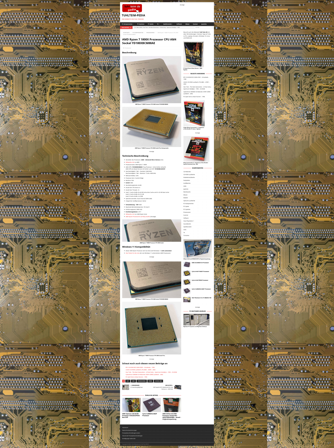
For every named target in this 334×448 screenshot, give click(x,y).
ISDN (184, 186)
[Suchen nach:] (203, 27)
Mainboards (186, 192)
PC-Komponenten (127, 24)
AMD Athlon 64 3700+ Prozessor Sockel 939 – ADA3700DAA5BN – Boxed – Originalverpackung (171, 416)
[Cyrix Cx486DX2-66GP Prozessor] (151, 405)
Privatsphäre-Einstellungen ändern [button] (131, 433)
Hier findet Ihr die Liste (133, 253)
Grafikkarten (187, 183)
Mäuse (187, 24)
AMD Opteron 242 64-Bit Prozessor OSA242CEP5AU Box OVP (131, 415)
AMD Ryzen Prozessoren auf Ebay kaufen (138, 216)
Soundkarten (187, 224)
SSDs (184, 229)
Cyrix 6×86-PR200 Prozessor (200, 280)
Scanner (195, 24)
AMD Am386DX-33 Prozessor (200, 262)
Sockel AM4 (158, 381)
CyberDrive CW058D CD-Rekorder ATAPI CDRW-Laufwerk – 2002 (144, 374)
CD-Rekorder (187, 171)
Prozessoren (128, 48)
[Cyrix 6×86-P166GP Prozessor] (186, 273)
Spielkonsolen (167, 24)
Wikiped (128, 162)
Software (179, 24)
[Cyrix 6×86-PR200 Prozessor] (186, 282)
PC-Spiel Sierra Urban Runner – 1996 (136, 377)
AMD (133, 381)
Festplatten (186, 180)
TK (157, 24)
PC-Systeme (140, 24)
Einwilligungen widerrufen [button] (129, 438)
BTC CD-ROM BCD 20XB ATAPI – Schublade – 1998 (140, 367)
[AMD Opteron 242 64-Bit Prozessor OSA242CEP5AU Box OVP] (131, 405)
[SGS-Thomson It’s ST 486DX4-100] (186, 299)
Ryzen (150, 381)
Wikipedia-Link (130, 214)
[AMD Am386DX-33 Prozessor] (186, 264)
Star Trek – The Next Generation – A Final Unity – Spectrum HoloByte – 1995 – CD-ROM (151, 372)
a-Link (132, 162)
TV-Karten (186, 235)
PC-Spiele (150, 24)
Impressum (125, 427)
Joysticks (204, 24)
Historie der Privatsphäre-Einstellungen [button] (132, 436)
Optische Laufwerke (189, 200)
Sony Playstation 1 (188, 221)
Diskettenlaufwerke (189, 177)
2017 (128, 381)
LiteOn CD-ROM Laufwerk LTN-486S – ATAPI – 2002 (140, 370)
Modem (185, 198)
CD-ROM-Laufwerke (189, 174)
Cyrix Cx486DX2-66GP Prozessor (149, 415)
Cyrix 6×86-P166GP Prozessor (200, 271)
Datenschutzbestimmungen (129, 430)
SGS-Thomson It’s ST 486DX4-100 (201, 298)
